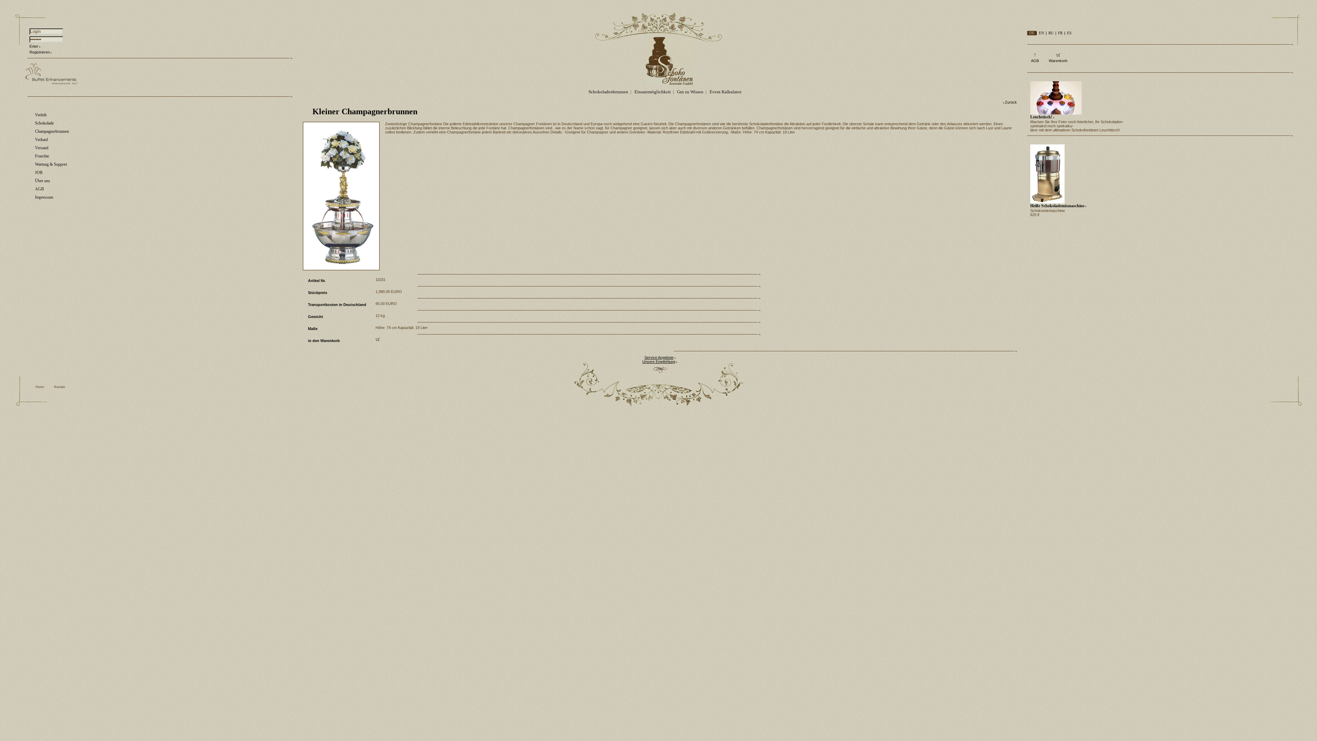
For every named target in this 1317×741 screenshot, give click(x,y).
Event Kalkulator (725, 91)
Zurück (1011, 102)
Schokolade (44, 123)
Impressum (44, 197)
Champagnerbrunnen (52, 131)
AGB (39, 189)
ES (1069, 33)
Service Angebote (659, 357)
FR (1060, 33)
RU (1051, 33)
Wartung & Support (51, 164)
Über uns (42, 180)
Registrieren (39, 52)
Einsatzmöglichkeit (652, 91)
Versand (41, 147)
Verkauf (41, 139)
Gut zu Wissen (690, 91)
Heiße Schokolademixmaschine (1057, 205)
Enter (33, 46)
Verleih (41, 115)
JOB (39, 172)
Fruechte (42, 156)
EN (1041, 33)
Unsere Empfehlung (658, 362)
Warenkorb (1058, 61)
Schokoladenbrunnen (608, 91)
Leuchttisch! (1041, 117)
